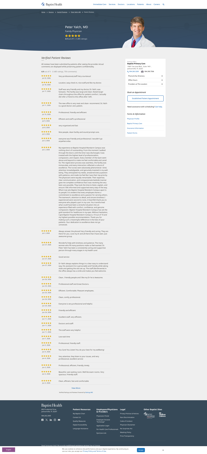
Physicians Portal (102, 416)
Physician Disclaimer (127, 425)
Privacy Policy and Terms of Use (94, 451)
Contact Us (77, 417)
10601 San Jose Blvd (139, 67)
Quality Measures (79, 421)
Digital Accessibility (80, 425)
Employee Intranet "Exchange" (103, 421)
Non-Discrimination (127, 417)
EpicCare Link (101, 433)
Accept (140, 450)
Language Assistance (80, 428)
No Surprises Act (126, 428)
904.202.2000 (46, 416)
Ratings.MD (89, 392)
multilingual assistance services (77, 445)
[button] (99, 4)
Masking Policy (125, 432)
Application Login (102, 426)
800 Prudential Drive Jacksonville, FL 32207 (49, 410)
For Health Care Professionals (107, 429)
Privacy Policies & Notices (129, 414)
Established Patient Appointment (148, 99)
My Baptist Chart (79, 414)
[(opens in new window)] (162, 416)
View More (76, 388)
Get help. (158, 106)
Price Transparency (127, 436)
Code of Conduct (126, 421)
